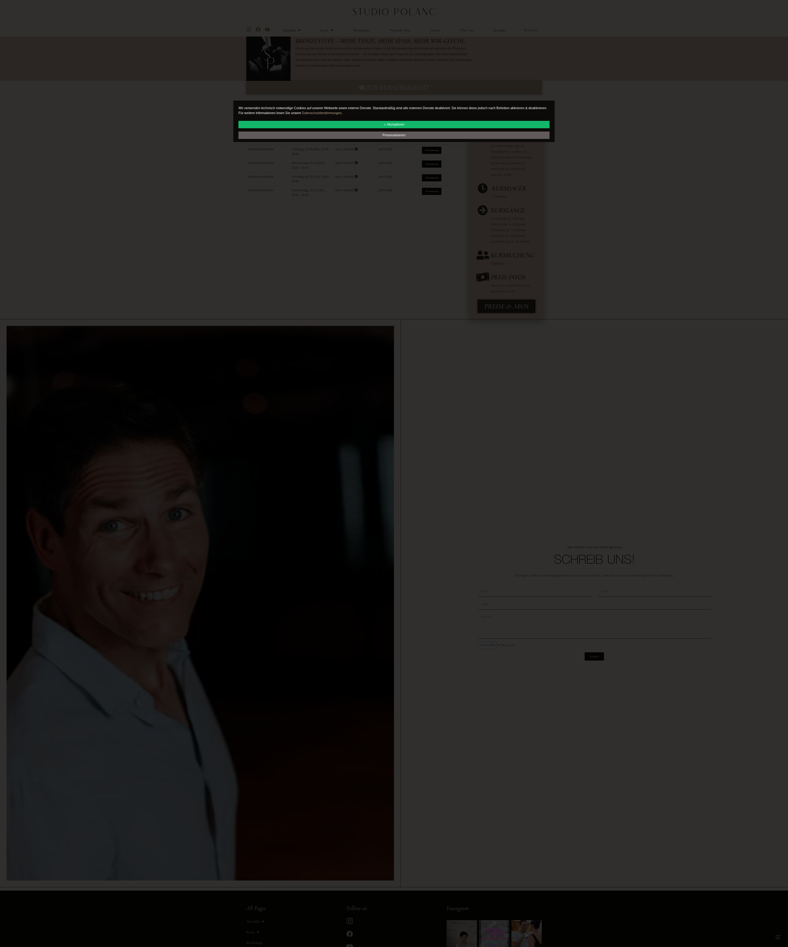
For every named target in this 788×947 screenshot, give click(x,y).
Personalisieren (394, 135)
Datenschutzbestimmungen (322, 113)
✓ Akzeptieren (394, 124)
